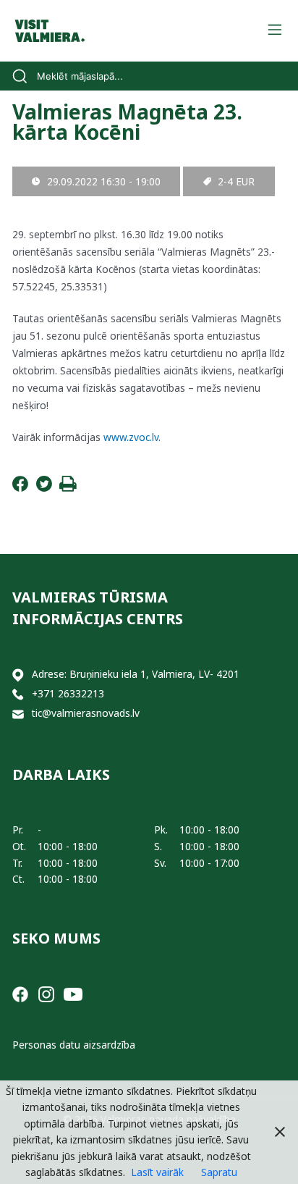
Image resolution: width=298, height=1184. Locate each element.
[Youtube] (73, 993)
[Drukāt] (68, 488)
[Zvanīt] (18, 694)
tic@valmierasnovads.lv (86, 713)
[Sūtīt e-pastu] (18, 713)
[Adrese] (18, 674)
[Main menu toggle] (274, 31)
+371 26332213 (68, 693)
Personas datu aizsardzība (73, 1044)
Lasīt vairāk (157, 1172)
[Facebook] (20, 488)
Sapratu (219, 1172)
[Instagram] (46, 993)
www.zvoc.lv (130, 437)
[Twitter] (44, 488)
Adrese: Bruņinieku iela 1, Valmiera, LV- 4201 (135, 674)
